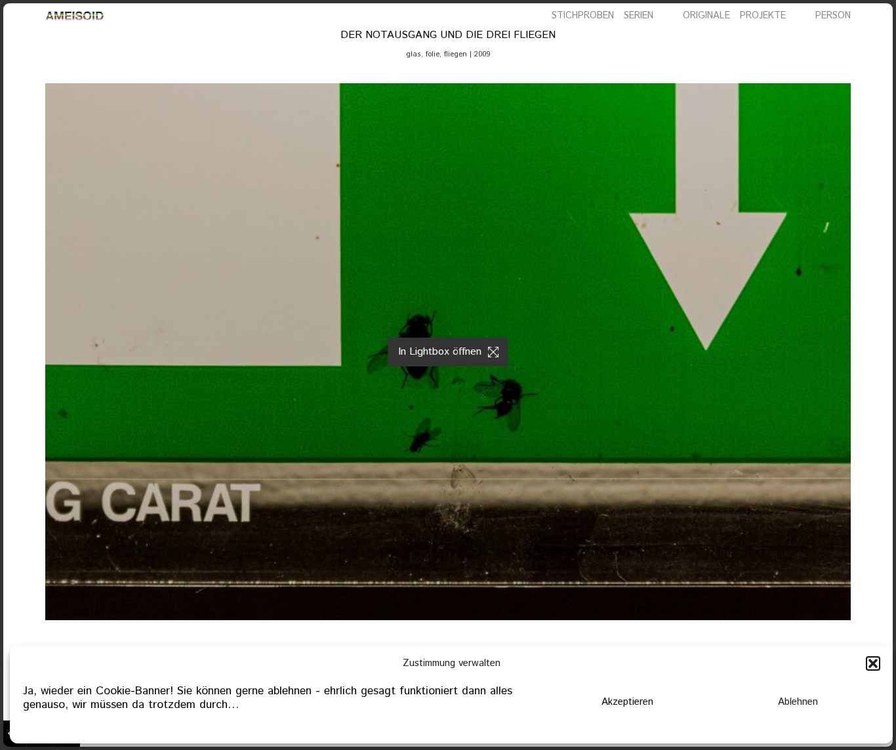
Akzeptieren (627, 702)
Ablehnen (798, 702)
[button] (873, 663)
